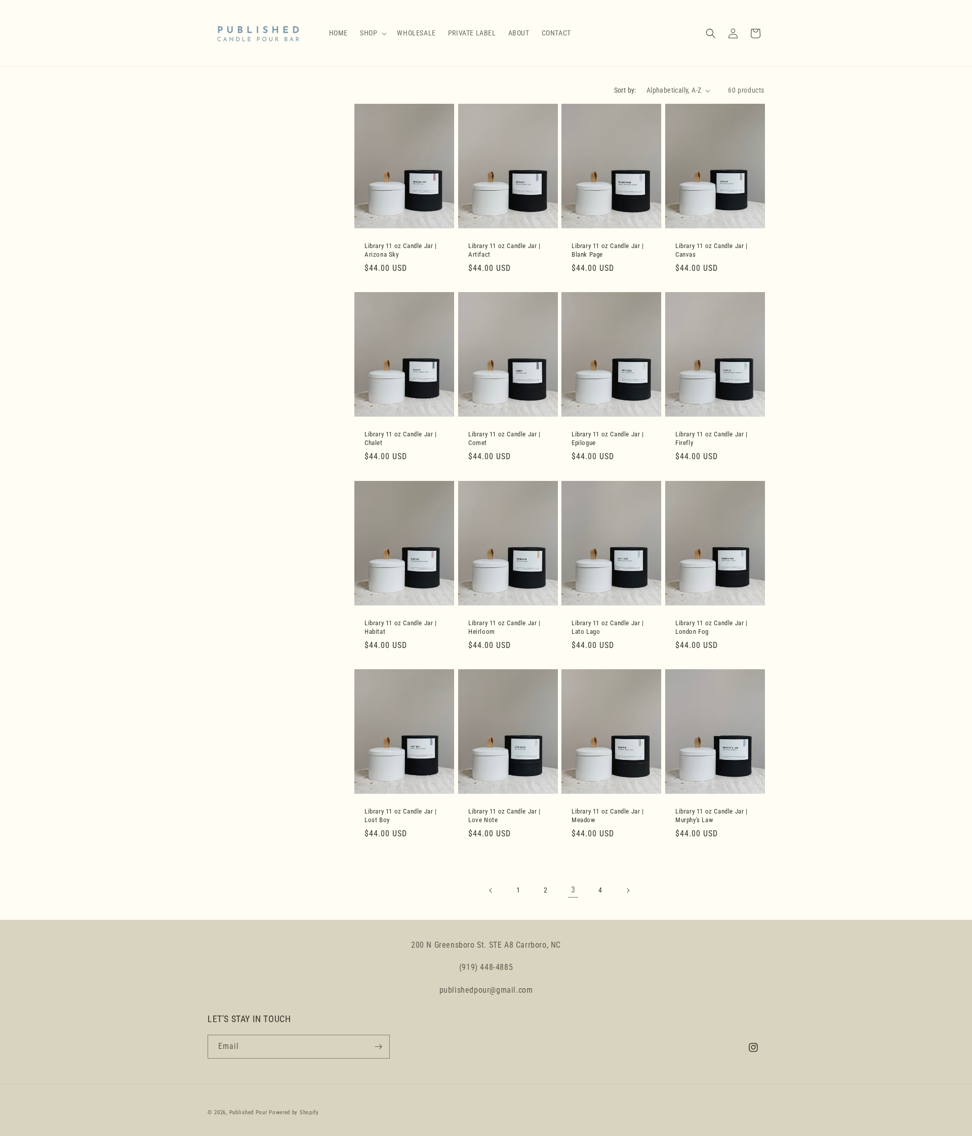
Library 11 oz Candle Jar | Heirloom (504, 627)
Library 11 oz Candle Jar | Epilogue (608, 438)
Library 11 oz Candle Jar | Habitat (400, 627)
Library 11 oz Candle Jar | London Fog (711, 627)
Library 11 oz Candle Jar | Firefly (711, 438)
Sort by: (625, 90)
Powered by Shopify (294, 1112)
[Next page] (628, 890)
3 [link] (573, 890)
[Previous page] (491, 890)
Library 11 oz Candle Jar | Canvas (711, 250)
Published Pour (248, 1112)
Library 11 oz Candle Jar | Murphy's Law (711, 815)
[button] (372, 33)
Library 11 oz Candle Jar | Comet (504, 438)
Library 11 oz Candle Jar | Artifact (504, 250)
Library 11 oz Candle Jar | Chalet (400, 438)
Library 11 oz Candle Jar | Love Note (504, 815)
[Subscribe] (378, 1047)
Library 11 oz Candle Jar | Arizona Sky (400, 250)
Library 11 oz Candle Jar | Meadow (608, 815)
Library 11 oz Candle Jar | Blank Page (608, 250)
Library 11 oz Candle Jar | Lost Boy (400, 815)
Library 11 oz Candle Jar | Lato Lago (608, 627)
